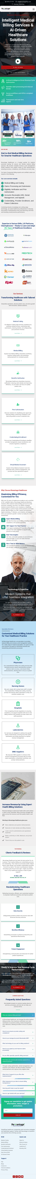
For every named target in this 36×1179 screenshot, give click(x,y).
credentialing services (28, 862)
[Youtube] (19, 1176)
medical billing (16, 46)
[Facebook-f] (14, 1176)
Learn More (17, 333)
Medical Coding (11, 324)
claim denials (19, 383)
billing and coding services (22, 665)
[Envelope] (22, 1176)
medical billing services (20, 503)
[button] (33, 9)
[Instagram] (16, 1176)
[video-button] (18, 61)
